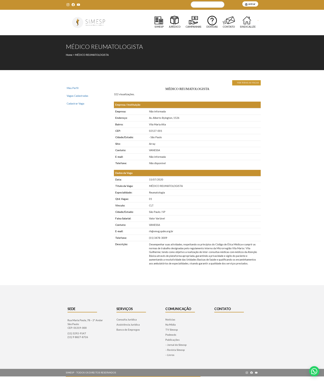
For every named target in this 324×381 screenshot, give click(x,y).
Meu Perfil (72, 87)
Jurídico (175, 26)
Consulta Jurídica (126, 319)
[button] (314, 371)
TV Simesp (171, 329)
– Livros (169, 355)
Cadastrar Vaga (75, 103)
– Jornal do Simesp (176, 345)
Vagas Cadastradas (77, 95)
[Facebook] (73, 5)
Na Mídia (170, 324)
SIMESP (159, 26)
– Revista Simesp (175, 350)
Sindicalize (248, 26)
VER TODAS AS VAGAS (247, 83)
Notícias (170, 319)
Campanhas (193, 26)
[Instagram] (68, 5)
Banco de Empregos (128, 329)
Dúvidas (212, 26)
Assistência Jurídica (128, 324)
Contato (229, 26)
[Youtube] (78, 5)
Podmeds (170, 334)
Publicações (172, 340)
